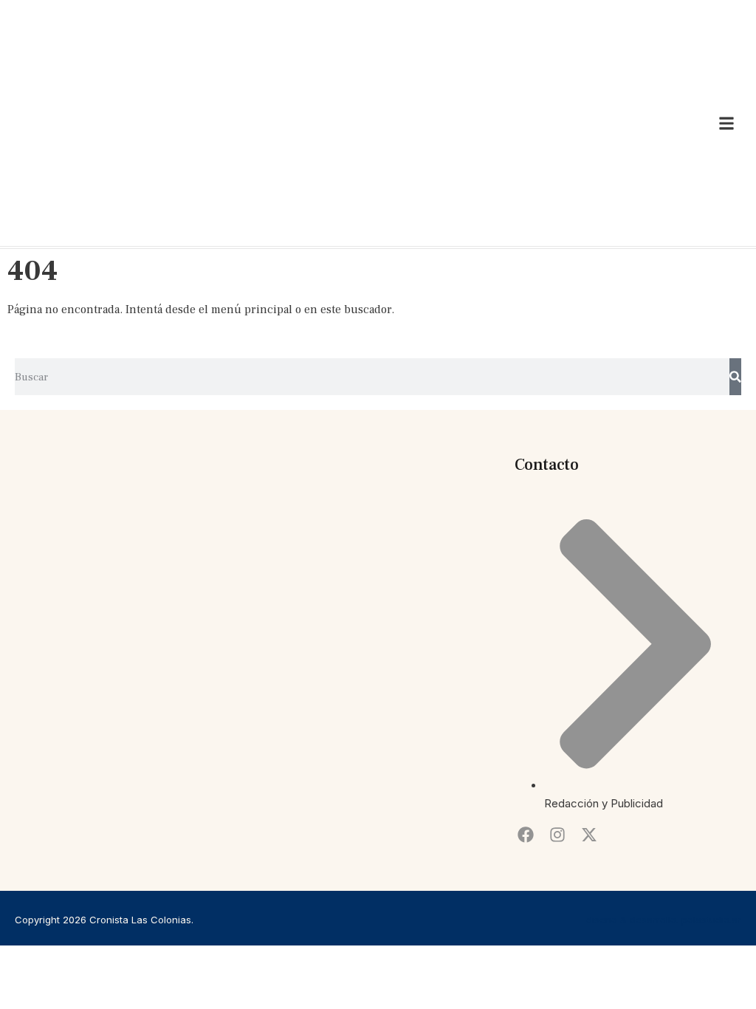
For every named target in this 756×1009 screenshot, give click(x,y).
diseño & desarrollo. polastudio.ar (663, 920)
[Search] (735, 376)
